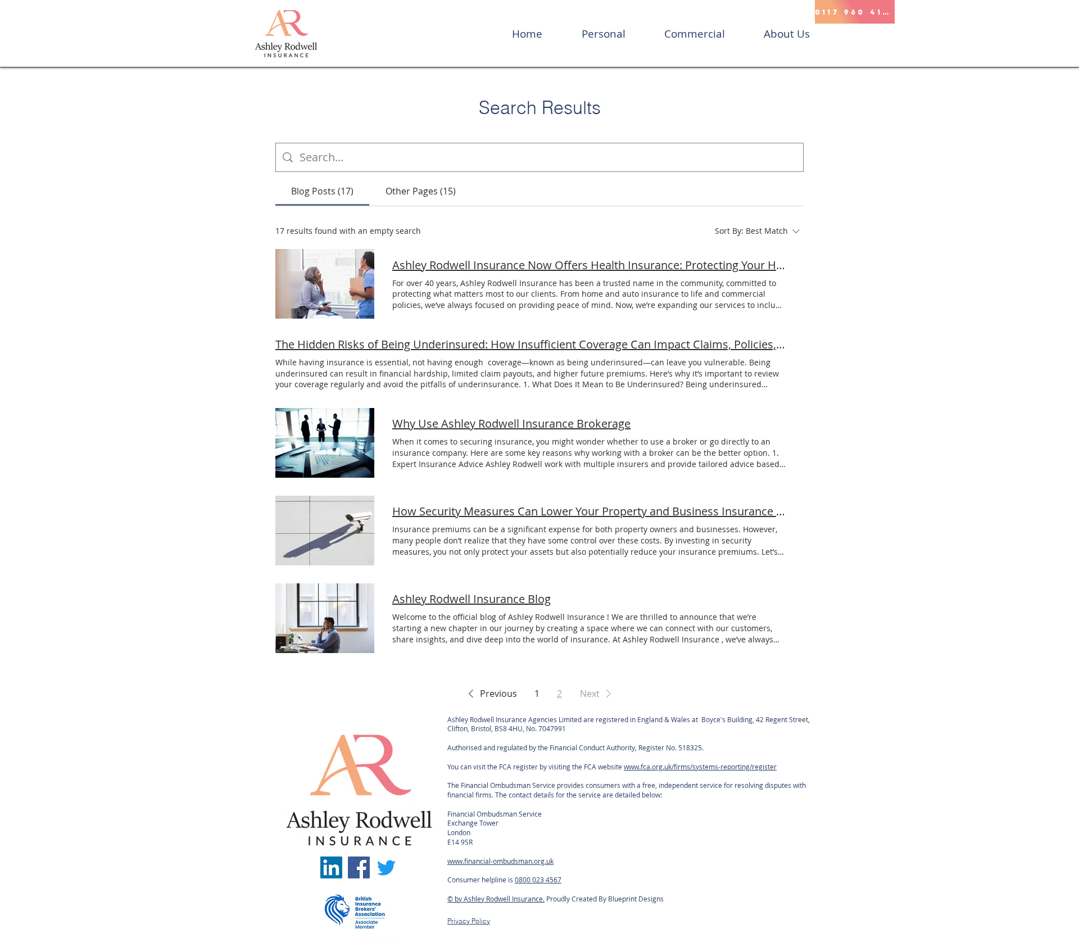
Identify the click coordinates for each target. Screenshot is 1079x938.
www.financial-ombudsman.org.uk (500, 861)
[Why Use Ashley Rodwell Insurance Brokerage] (324, 443)
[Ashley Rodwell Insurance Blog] (324, 618)
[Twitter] (386, 867)
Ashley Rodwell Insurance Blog (471, 598)
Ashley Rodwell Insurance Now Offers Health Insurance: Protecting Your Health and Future (589, 265)
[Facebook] (359, 867)
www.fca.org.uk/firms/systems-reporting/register (700, 766)
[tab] (322, 191)
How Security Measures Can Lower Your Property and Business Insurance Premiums (589, 511)
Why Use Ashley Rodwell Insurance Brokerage (511, 423)
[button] (490, 693)
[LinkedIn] (331, 867)
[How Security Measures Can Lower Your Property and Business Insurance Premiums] (324, 530)
